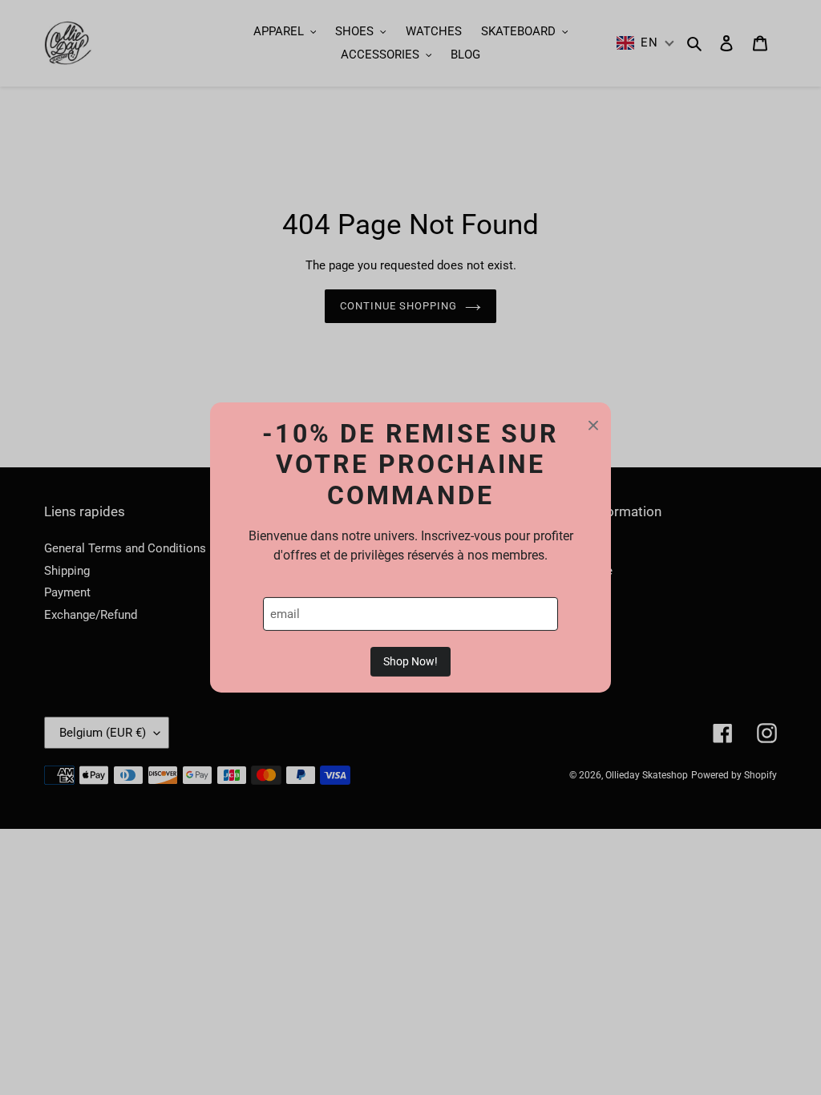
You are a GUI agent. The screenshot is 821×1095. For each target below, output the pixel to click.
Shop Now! (410, 661)
